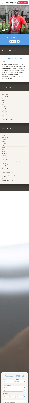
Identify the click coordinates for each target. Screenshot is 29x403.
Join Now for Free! (22, 2)
